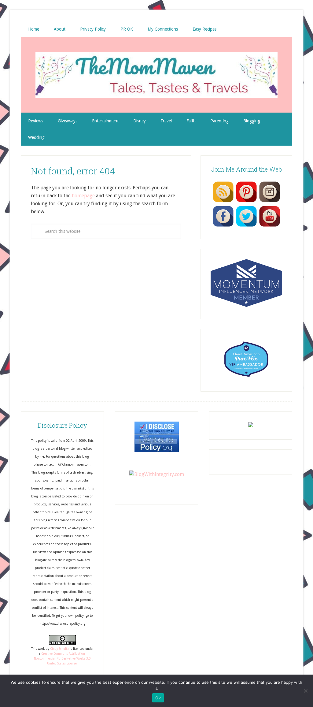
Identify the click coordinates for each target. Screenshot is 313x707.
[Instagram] (269, 202)
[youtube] (269, 226)
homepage (83, 196)
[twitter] (246, 226)
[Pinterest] (246, 202)
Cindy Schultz (59, 648)
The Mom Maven (156, 75)
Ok (158, 697)
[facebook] (223, 226)
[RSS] (223, 202)
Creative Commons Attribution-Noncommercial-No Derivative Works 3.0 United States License (62, 658)
